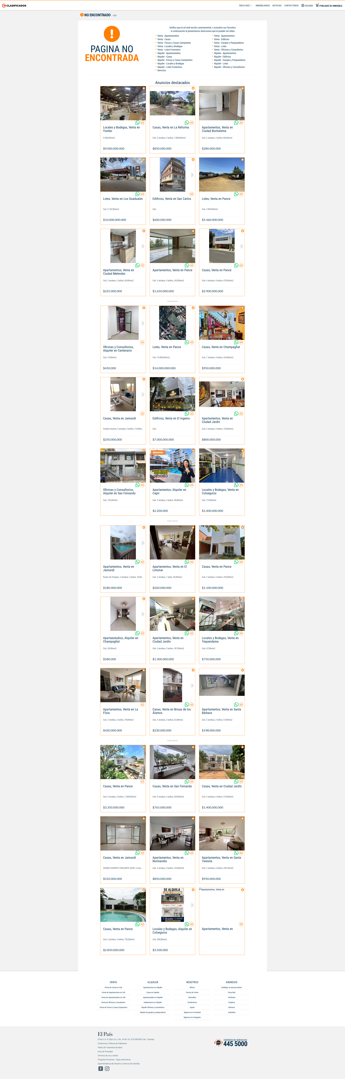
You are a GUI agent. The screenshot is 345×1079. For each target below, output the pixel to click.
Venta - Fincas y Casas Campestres (174, 42)
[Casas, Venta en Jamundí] (123, 394)
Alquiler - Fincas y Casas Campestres (174, 60)
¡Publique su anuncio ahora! (231, 987)
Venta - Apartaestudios (168, 35)
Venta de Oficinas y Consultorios (113, 1002)
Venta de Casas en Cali (113, 987)
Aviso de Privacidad (105, 1051)
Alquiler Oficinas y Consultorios (152, 1007)
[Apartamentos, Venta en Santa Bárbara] (222, 685)
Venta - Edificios (221, 39)
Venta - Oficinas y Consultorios (228, 49)
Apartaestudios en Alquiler (153, 997)
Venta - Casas (163, 39)
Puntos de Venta (192, 992)
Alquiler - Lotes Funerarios (169, 67)
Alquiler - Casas (164, 56)
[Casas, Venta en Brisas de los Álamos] (172, 685)
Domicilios (192, 997)
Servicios (161, 70)
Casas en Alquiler (152, 992)
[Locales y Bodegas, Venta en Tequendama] (222, 614)
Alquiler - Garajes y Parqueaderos (229, 60)
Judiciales (231, 1012)
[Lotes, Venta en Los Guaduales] (123, 175)
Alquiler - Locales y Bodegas (170, 63)
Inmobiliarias (263, 5)
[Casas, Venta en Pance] (222, 246)
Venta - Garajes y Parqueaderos (229, 42)
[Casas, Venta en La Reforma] (172, 103)
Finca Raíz (244, 5)
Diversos (231, 1007)
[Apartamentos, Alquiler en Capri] (172, 466)
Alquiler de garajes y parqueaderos (153, 1012)
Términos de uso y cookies (108, 1055)
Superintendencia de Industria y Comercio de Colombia (119, 1063)
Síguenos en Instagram (192, 1017)
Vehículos (231, 997)
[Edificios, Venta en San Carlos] (172, 175)
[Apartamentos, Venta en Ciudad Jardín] (222, 394)
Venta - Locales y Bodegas (169, 46)
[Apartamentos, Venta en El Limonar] (172, 542)
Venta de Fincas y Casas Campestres (113, 1007)
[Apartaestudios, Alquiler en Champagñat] (123, 614)
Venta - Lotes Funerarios (168, 49)
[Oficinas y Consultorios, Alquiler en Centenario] (123, 323)
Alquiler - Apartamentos (225, 53)
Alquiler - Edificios (222, 56)
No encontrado (97, 15)
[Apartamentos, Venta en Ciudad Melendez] (123, 246)
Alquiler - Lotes (221, 63)
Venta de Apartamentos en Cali (113, 992)
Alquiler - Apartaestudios (169, 53)
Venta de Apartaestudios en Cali (113, 997)
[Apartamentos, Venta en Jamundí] (123, 542)
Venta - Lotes (220, 46)
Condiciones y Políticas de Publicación (112, 1043)
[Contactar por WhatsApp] (137, 123)
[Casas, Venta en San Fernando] (172, 762)
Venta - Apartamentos (224, 35)
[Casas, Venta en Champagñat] (222, 323)
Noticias (277, 5)
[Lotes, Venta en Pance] (222, 175)
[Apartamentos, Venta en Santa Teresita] (222, 833)
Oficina (192, 987)
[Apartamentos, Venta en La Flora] (123, 685)
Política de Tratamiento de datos (110, 1047)
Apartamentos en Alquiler (152, 987)
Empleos (231, 1002)
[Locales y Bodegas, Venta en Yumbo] (123, 103)
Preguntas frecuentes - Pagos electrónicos (114, 1059)
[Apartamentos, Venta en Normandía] (172, 833)
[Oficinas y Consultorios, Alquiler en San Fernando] (123, 466)
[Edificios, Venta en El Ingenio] (172, 394)
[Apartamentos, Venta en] (222, 905)
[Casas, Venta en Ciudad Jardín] (222, 762)
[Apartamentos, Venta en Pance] (172, 246)
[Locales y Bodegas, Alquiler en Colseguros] (172, 905)
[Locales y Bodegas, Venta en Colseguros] (222, 466)
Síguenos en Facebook (192, 1012)
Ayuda (192, 1007)
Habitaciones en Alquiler (153, 1002)
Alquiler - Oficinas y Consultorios (229, 67)
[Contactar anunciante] (142, 123)
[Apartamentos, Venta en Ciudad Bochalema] (222, 103)
